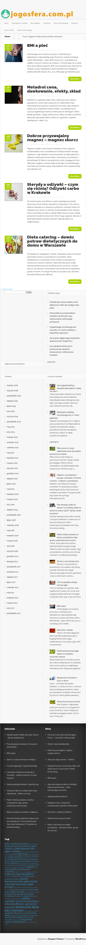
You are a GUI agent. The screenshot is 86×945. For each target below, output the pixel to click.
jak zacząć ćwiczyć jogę (28, 863)
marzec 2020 (12, 499)
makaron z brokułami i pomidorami (15, 867)
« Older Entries (6, 289)
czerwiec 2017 (13, 587)
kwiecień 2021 (12, 458)
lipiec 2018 (11, 520)
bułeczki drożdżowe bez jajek (21, 846)
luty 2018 (10, 546)
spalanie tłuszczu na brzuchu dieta (21, 914)
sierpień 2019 (12, 510)
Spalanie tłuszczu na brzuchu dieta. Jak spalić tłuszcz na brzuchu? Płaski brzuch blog (63, 769)
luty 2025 (11, 411)
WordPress (80, 939)
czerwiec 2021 (13, 447)
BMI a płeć (37, 45)
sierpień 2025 (12, 401)
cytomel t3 (54, 442)
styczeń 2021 (12, 468)
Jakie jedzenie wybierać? (57, 796)
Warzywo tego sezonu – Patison (60, 760)
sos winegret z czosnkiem (31, 911)
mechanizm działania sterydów (14, 876)
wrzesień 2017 (12, 572)
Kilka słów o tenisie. (65, 630)
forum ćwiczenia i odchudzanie (17, 861)
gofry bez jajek (34, 861)
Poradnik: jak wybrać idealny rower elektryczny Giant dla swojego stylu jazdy (64, 305)
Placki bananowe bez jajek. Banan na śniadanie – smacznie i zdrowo (64, 654)
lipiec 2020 (11, 484)
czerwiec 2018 (13, 525)
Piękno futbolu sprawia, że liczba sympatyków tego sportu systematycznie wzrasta (64, 537)
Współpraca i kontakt (19, 23)
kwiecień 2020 (13, 494)
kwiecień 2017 (12, 598)
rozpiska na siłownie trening (13, 899)
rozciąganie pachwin (28, 896)
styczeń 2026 (12, 391)
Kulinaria (74, 23)
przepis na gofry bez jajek (31, 892)
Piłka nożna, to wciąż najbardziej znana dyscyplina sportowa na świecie (65, 451)
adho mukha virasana (16, 843)
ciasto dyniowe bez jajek (28, 852)
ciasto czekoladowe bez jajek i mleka (20, 850)
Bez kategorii (35, 23)
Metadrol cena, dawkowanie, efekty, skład (54, 89)
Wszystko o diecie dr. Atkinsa (59, 812)
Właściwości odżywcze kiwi (68, 702)
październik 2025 (14, 396)
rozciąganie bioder (12, 896)
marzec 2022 (12, 437)
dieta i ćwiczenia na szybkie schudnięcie (22, 857)
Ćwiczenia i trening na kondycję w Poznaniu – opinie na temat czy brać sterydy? (22, 775)
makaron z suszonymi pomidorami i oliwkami (21, 869)
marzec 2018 (12, 541)
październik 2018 (14, 515)
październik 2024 (14, 422)
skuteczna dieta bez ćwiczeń (22, 908)
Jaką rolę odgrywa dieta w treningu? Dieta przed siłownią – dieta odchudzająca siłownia (62, 787)
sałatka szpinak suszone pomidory (22, 900)
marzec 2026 (12, 385)
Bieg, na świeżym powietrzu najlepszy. (22, 812)
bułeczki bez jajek (33, 844)
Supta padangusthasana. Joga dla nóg (23, 784)
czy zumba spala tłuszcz (15, 856)
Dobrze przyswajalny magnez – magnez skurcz (52, 137)
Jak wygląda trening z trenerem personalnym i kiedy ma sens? (65, 388)
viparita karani (16, 920)
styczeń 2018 (12, 551)
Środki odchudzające (24, 30)
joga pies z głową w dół (29, 865)
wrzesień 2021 (12, 442)
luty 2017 (10, 608)
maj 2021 (10, 453)
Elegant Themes (56, 939)
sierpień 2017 (12, 577)
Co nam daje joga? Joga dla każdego (22, 766)
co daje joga (20, 854)
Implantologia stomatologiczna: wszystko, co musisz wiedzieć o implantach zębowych (63, 330)
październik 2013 (13, 613)
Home (6, 23)
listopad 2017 (12, 561)
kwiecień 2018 (12, 536)
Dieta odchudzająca (61, 23)
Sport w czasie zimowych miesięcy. (21, 760)
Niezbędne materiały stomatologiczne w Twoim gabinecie (64, 415)
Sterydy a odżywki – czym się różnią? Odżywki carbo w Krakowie (53, 188)
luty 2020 (11, 504)
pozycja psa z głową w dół (21, 890)
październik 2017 (13, 567)
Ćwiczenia (46, 23)
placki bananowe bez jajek (17, 880)
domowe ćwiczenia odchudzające (24, 860)
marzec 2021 (12, 463)
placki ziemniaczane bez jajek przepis (21, 884)
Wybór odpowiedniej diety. (58, 744)
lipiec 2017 (11, 582)
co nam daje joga (33, 854)
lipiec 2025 (11, 406)
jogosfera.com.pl (43, 50)
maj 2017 (10, 593)
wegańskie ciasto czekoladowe (18, 920)
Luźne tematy (9, 30)
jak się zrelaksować (12, 863)
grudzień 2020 (13, 473)
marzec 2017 (12, 603)
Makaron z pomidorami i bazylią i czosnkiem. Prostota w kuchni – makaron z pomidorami (65, 478)
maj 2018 (10, 530)
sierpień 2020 (12, 479)
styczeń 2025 (12, 416)
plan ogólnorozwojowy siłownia (23, 887)
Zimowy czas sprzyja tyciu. (68, 561)
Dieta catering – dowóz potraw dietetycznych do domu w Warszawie (52, 241)
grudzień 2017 (12, 556)
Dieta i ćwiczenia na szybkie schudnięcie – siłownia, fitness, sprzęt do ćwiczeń (62, 828)
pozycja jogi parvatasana (19, 890)
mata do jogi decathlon (19, 874)
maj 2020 (11, 489)
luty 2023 (11, 432)
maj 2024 (11, 427)
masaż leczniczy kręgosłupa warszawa (26, 872)
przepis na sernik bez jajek (19, 894)
